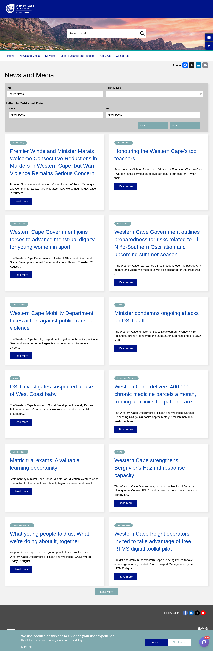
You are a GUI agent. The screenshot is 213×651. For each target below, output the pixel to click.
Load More (106, 591)
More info (26, 646)
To (107, 108)
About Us (105, 55)
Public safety (18, 142)
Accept (156, 642)
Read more (21, 201)
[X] (191, 65)
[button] (142, 33)
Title (8, 87)
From (12, 108)
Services (50, 55)
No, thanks (179, 642)
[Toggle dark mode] (209, 37)
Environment (123, 223)
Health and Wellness (126, 378)
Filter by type (113, 87)
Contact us (122, 55)
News (119, 305)
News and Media (30, 55)
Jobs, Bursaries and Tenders (77, 55)
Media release (123, 142)
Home (10, 55)
